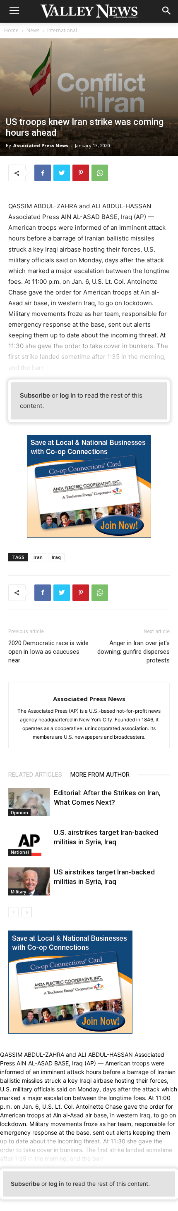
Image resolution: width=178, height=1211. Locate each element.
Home (11, 30)
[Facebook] (42, 173)
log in (68, 395)
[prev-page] (13, 912)
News (32, 30)
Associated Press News (40, 145)
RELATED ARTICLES (35, 774)
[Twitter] (61, 173)
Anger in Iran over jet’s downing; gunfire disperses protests (133, 651)
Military (18, 892)
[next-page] (27, 912)
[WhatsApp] (99, 173)
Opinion (19, 812)
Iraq (56, 557)
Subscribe (35, 395)
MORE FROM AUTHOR (100, 774)
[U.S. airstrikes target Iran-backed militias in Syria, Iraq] (29, 842)
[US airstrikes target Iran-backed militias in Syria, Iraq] (29, 881)
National (20, 852)
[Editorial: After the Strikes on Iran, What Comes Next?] (29, 802)
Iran (38, 557)
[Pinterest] (80, 173)
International (62, 30)
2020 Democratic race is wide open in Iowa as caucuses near (48, 651)
